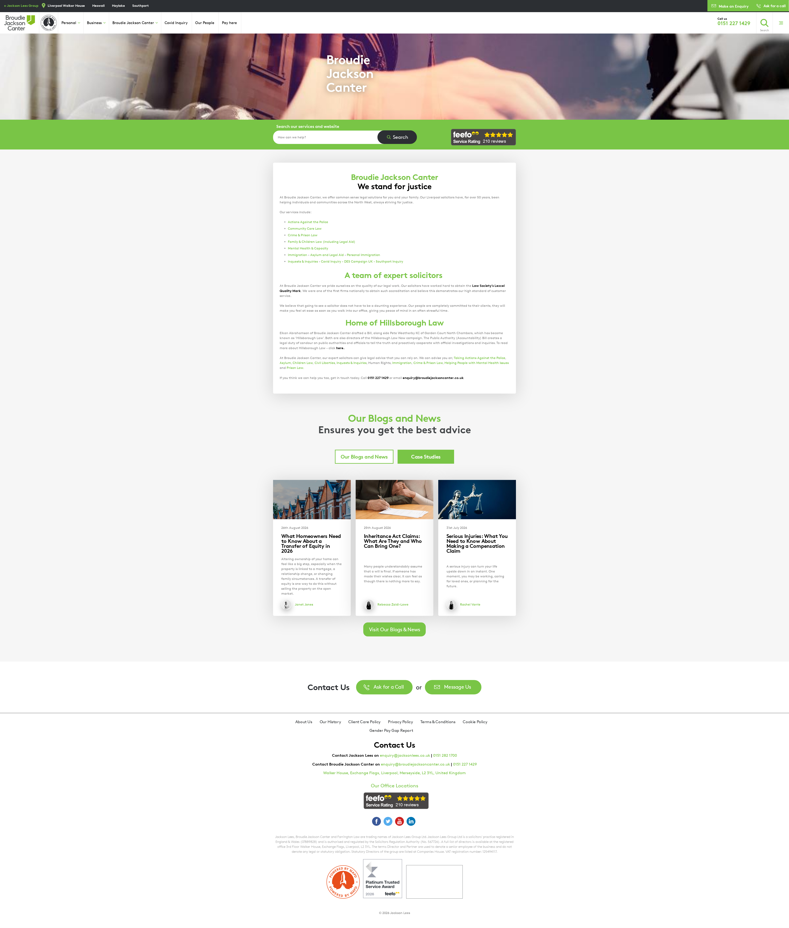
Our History (330, 721)
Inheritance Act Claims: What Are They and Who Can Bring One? (393, 541)
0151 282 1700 (445, 755)
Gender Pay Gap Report (391, 730)
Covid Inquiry (176, 22)
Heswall (98, 5)
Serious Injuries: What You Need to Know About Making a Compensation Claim (477, 543)
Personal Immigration (363, 255)
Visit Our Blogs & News (394, 629)
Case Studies (426, 456)
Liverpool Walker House (66, 5)
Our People (204, 22)
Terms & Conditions (438, 721)
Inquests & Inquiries (303, 261)
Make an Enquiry (734, 6)
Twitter (388, 821)
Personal (68, 22)
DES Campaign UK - (359, 261)
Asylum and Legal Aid (327, 255)
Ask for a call (775, 5)
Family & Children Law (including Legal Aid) (321, 242)
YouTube (399, 821)
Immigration (297, 255)
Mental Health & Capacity (308, 248)
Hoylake (118, 5)
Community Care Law (305, 229)
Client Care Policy (364, 721)
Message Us (457, 687)
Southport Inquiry (389, 261)
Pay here (229, 22)
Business (94, 22)
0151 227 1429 (733, 23)
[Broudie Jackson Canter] (19, 22)
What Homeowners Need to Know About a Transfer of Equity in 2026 (311, 543)
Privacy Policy (400, 721)
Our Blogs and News (364, 456)
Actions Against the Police (308, 222)
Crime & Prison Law (302, 235)
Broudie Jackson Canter (133, 22)
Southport (140, 5)
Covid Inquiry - (332, 261)
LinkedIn (411, 821)
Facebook (376, 821)
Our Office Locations (394, 786)
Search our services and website (307, 126)
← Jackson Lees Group (21, 5)
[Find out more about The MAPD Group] (49, 23)
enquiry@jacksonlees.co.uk (405, 755)
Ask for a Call (389, 687)
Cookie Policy (475, 721)
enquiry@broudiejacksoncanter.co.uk (415, 764)
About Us (303, 721)
